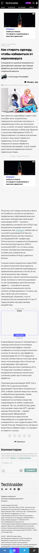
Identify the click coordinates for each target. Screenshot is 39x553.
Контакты (4, 501)
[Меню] (2, 3)
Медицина (7, 85)
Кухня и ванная (11, 44)
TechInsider (11, 3)
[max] (19, 489)
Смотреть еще (20, 335)
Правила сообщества (8, 496)
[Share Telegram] (24, 550)
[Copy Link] (34, 550)
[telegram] (10, 489)
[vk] (6, 489)
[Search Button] (33, 3)
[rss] (2, 489)
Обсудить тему (32, 82)
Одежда (26, 85)
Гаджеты (3, 44)
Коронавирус (14, 85)
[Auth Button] (37, 3)
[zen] (15, 489)
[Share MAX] (14, 550)
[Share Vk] (5, 550)
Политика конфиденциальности (12, 499)
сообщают (20, 230)
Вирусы (21, 85)
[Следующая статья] (19, 476)
